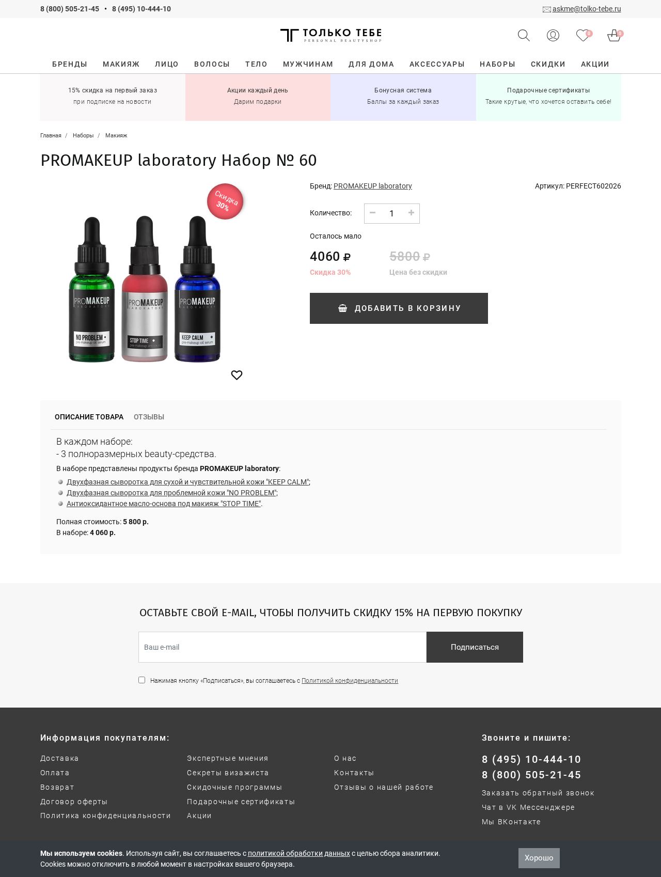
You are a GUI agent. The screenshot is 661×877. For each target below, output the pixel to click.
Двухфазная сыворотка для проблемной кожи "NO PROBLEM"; (172, 493)
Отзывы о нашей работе (383, 787)
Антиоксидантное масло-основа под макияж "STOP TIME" (164, 503)
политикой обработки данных (299, 853)
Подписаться (475, 647)
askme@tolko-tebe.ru (587, 9)
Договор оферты (74, 801)
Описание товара (89, 417)
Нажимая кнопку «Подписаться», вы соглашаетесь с (274, 680)
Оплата (55, 773)
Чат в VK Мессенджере (529, 807)
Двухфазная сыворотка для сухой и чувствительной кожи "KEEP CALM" (188, 482)
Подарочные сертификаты (241, 801)
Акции (199, 815)
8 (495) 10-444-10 (141, 9)
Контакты (354, 773)
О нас (345, 758)
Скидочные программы (234, 787)
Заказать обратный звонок (538, 793)
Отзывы (149, 417)
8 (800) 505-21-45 (69, 9)
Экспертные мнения (228, 758)
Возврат (57, 787)
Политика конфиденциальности (105, 815)
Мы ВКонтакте (511, 822)
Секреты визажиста (228, 773)
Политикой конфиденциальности (350, 680)
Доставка (60, 758)
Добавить (406, 308)
